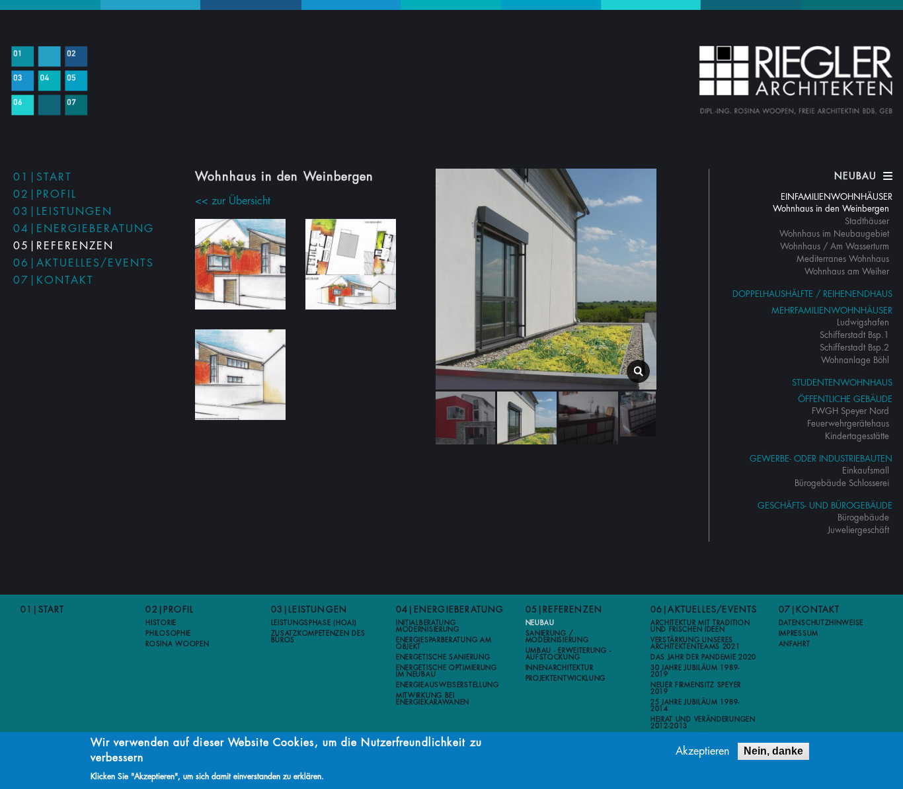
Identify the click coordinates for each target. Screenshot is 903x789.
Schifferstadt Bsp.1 (854, 335)
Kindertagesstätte (857, 436)
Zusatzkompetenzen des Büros (318, 637)
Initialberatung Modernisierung (427, 626)
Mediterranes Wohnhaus (843, 259)
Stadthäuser (867, 221)
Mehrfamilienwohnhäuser (831, 310)
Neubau (540, 623)
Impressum (798, 633)
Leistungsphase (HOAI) (314, 623)
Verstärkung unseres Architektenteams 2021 (695, 643)
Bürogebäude (863, 517)
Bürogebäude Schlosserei (842, 483)
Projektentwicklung (566, 678)
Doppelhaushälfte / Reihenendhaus (812, 294)
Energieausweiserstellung (447, 685)
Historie (161, 623)
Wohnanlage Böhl (855, 360)
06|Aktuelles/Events (83, 263)
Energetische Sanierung (443, 657)
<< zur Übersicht (232, 201)
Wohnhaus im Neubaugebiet (834, 233)
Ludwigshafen (863, 322)
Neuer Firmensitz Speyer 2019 (695, 688)
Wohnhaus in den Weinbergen (831, 208)
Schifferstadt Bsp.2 (854, 347)
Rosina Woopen (177, 644)
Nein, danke (773, 751)
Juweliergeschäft (858, 530)
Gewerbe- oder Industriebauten (821, 458)
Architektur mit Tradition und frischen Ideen (700, 626)
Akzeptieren (702, 751)
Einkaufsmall (865, 470)
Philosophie (168, 633)
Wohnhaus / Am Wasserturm (834, 246)
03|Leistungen (62, 211)
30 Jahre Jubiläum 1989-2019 (695, 671)
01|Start (42, 177)
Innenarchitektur (560, 668)
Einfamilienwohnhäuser (836, 196)
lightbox (638, 371)
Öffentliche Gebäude (845, 399)
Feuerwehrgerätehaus (848, 423)
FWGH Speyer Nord (850, 411)
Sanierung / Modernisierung (557, 637)
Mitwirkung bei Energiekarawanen (432, 699)
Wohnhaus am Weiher (847, 271)
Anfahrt (794, 644)
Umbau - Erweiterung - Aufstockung (568, 654)
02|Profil (45, 194)
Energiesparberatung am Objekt (443, 643)
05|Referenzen (63, 246)
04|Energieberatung (83, 229)
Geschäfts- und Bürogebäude (825, 505)
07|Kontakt (53, 280)
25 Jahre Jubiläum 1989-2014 (695, 705)
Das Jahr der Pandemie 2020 (703, 657)
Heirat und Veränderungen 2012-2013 (703, 722)
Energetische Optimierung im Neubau (446, 671)
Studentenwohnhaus (842, 382)
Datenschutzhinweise (821, 623)
